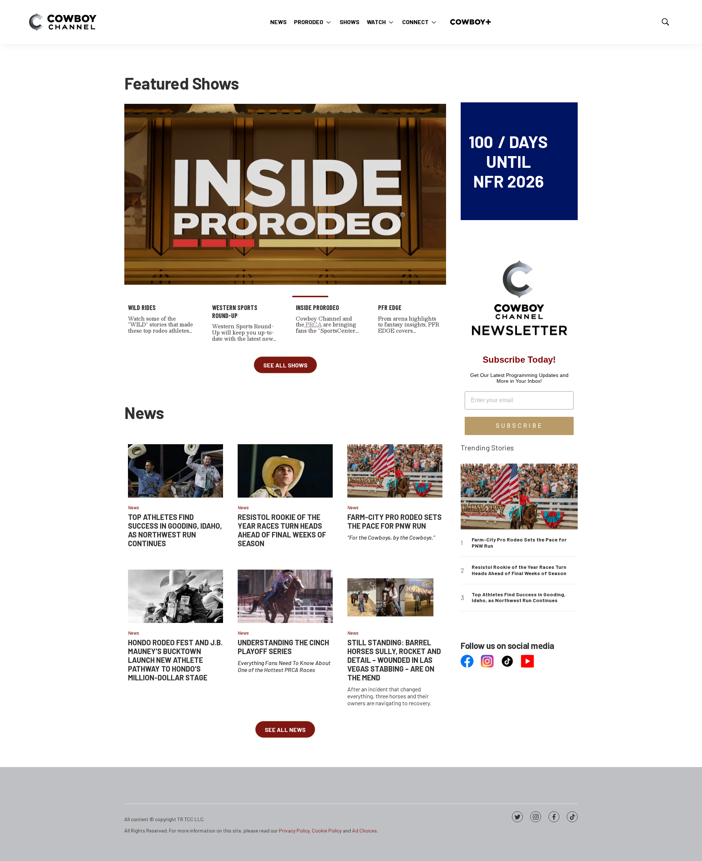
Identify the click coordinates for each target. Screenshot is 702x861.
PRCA (313, 324)
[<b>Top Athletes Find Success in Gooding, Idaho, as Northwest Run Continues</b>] (175, 471)
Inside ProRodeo (317, 307)
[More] (329, 22)
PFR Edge (389, 307)
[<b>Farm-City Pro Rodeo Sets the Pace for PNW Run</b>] (394, 471)
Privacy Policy (294, 830)
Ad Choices (364, 830)
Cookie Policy (326, 830)
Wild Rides (142, 307)
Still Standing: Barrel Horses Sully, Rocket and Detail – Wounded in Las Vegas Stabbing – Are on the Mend (394, 660)
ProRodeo (308, 21)
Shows (349, 21)
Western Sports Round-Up (234, 311)
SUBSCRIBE (519, 425)
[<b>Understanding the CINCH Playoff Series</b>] (285, 596)
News (278, 21)
